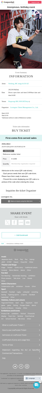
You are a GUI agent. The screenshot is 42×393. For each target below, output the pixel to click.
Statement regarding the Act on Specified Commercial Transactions (21, 351)
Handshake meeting (19, 276)
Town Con (11, 316)
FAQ (3, 358)
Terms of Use (7, 345)
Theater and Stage (9, 265)
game (9, 305)
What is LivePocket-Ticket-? (13, 325)
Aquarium (29, 303)
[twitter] (15, 366)
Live (24, 278)
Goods (29, 278)
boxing (3, 295)
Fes (26, 259)
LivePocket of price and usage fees (16, 340)
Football (12, 292)
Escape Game (25, 305)
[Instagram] (27, 366)
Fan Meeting (5, 276)
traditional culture (31, 267)
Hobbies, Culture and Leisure (13, 300)
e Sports (24, 295)
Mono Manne (13, 270)
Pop (21, 259)
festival (23, 313)
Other (31, 262)
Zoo (22, 303)
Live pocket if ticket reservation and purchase (7, 2)
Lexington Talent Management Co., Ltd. (24, 107)
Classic (16, 262)
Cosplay (18, 308)
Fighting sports (13, 295)
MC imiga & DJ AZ (22, 83)
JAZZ (3, 262)
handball (32, 295)
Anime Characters (8, 284)
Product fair (5, 313)
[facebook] (21, 366)
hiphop (32, 259)
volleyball (26, 292)
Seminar (20, 316)
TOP (2, 243)
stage (3, 267)
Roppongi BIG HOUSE (16, 101)
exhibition (31, 276)
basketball (4, 297)
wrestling (34, 292)
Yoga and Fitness (7, 303)
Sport (3, 289)
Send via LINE (21, 222)
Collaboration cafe (7, 286)
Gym (17, 303)
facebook (14, 222)
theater (10, 267)
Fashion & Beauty (7, 308)
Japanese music (7, 259)
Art (2, 319)
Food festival (29, 316)
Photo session (6, 278)
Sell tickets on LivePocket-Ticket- (14, 335)
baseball (4, 292)
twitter (7, 222)
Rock (16, 259)
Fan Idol (4, 273)
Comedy (4, 270)
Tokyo (27, 101)
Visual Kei (23, 262)
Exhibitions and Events (10, 311)
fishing (15, 305)
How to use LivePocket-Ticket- (14, 330)
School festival (11, 319)
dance (23, 270)
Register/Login (35, 2)
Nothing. (11, 83)
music (3, 257)
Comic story (19, 267)
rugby (19, 292)
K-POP (9, 262)
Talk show (16, 278)
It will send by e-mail (27, 222)
